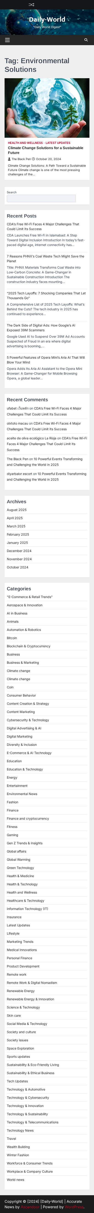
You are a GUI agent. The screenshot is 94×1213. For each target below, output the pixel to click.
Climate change (18, 671)
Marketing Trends (20, 941)
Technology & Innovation (25, 1106)
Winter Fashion (18, 1155)
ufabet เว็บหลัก (18, 408)
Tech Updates (17, 1081)
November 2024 (19, 559)
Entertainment (17, 786)
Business (13, 654)
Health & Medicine (20, 876)
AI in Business (17, 613)
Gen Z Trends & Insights (24, 843)
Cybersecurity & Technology (28, 720)
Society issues (17, 1040)
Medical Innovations (22, 950)
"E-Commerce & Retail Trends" (30, 597)
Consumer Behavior (21, 695)
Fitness (12, 827)
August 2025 (16, 510)
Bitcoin (12, 638)
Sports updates (18, 1056)
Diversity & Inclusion (22, 744)
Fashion (12, 802)
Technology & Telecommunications (32, 1122)
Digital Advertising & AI (24, 728)
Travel (11, 1138)
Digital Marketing (19, 736)
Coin (10, 687)
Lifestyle (13, 933)
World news (15, 1180)
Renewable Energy (21, 991)
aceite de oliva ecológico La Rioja (31, 438)
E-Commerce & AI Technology (29, 753)
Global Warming (18, 859)
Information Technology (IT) (27, 909)
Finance (12, 810)
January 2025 (17, 542)
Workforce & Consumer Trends (29, 1163)
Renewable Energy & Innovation (30, 999)
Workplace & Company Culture (30, 1171)
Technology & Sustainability (27, 1114)
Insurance (14, 917)
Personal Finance (19, 958)
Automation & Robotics (24, 630)
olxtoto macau (17, 423)
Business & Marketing (23, 662)
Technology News (20, 1130)
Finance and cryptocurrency (28, 818)
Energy (12, 777)
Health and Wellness (25, 143)
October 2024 (17, 567)
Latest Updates (58, 143)
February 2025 (18, 534)
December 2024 (19, 551)
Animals (12, 621)
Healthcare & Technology (25, 900)
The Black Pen (21, 159)
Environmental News (22, 794)
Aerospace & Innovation (24, 605)
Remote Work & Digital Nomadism (32, 983)
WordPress (74, 1207)
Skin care (14, 1015)
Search (12, 192)
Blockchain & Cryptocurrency (28, 646)
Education (14, 761)
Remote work (16, 974)
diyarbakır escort (19, 474)
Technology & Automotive (26, 1089)
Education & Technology (25, 769)
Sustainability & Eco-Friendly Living (33, 1065)
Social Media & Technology (27, 1024)
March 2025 (16, 526)
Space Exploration (20, 1048)
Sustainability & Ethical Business (30, 1073)
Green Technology (20, 868)
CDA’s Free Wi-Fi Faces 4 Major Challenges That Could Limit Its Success (47, 443)
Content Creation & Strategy (28, 703)
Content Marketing (21, 712)
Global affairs (16, 851)
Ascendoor (30, 1207)
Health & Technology (22, 884)
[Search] (86, 39)
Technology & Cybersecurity (28, 1097)
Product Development (23, 966)
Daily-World (47, 20)
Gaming (12, 835)
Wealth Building (18, 1147)
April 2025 (15, 518)
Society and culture (21, 1032)
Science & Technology (23, 1007)
